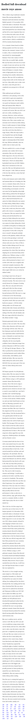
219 (23, 708)
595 (15, 706)
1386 (7, 716)
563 (15, 710)
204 (3, 710)
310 (15, 712)
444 (19, 710)
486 (7, 710)
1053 (3, 718)
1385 (7, 714)
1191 (24, 714)
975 (23, 704)
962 (15, 714)
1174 (19, 708)
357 (7, 708)
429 (7, 704)
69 (18, 712)
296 (12, 718)
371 (7, 706)
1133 (15, 708)
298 (3, 704)
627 (8, 718)
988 (23, 706)
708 (24, 716)
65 (10, 708)
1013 (19, 706)
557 (19, 704)
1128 (11, 710)
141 (3, 716)
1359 (16, 716)
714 (23, 710)
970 (12, 716)
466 (12, 714)
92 (22, 712)
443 (3, 714)
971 (19, 714)
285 (3, 708)
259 (3, 706)
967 (15, 704)
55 (11, 712)
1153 (7, 712)
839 (20, 716)
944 (3, 712)
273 (11, 706)
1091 (11, 704)
